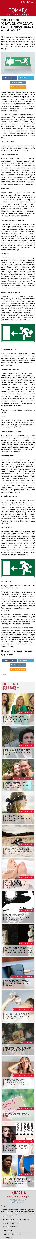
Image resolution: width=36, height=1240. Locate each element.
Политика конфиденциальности (15, 1219)
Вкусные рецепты (10, 1227)
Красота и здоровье (11, 1223)
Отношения (7, 1230)
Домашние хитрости (12, 1234)
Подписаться (27, 1)
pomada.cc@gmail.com (18, 1202)
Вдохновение (8, 1238)
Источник (3, 674)
